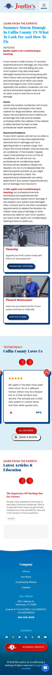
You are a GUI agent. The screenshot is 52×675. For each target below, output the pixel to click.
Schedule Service (33, 647)
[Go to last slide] (22, 362)
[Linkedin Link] (39, 637)
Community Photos (26, 582)
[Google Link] (26, 637)
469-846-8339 (26, 617)
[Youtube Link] (45, 637)
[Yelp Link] (32, 637)
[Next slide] (29, 362)
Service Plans (17, 316)
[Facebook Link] (7, 637)
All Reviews (26, 430)
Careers (26, 587)
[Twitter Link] (19, 637)
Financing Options (21, 266)
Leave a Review (28, 437)
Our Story (26, 576)
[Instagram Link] (13, 637)
